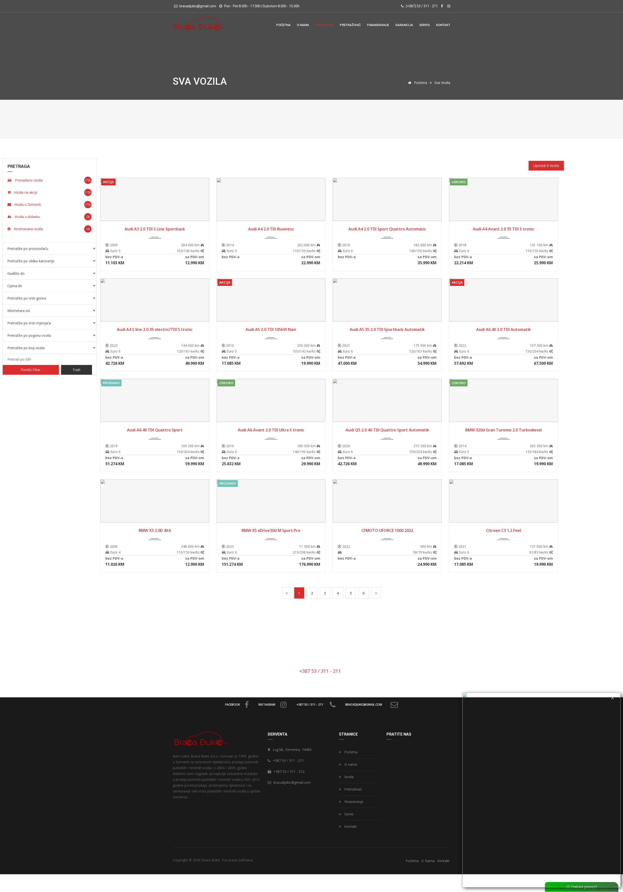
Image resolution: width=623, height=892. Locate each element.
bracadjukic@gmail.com (363, 704)
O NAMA (303, 25)
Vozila (348, 776)
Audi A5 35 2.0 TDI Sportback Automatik (387, 329)
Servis (348, 814)
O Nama (428, 860)
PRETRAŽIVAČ (350, 25)
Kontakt (350, 826)
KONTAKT (443, 25)
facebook (232, 704)
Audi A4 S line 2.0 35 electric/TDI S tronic (154, 329)
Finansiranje (353, 801)
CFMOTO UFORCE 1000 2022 (387, 530)
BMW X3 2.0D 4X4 (155, 530)
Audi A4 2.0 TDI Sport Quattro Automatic (387, 229)
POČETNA (283, 25)
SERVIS (424, 25)
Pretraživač (352, 789)
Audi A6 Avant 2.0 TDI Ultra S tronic (271, 430)
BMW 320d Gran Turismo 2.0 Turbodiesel (503, 430)
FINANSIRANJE (378, 25)
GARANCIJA (404, 25)
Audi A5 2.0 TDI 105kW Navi (271, 329)
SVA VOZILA (324, 25)
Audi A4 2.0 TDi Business (271, 229)
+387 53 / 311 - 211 (309, 704)
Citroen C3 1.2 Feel (503, 530)
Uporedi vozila (546, 165)
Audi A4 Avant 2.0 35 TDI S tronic (503, 229)
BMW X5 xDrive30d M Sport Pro (271, 530)
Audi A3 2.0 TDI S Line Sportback (155, 229)
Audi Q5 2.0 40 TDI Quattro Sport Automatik (387, 430)
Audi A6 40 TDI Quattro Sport (155, 430)
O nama (350, 764)
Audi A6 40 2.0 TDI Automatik (503, 329)
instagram (266, 704)
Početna (420, 82)
